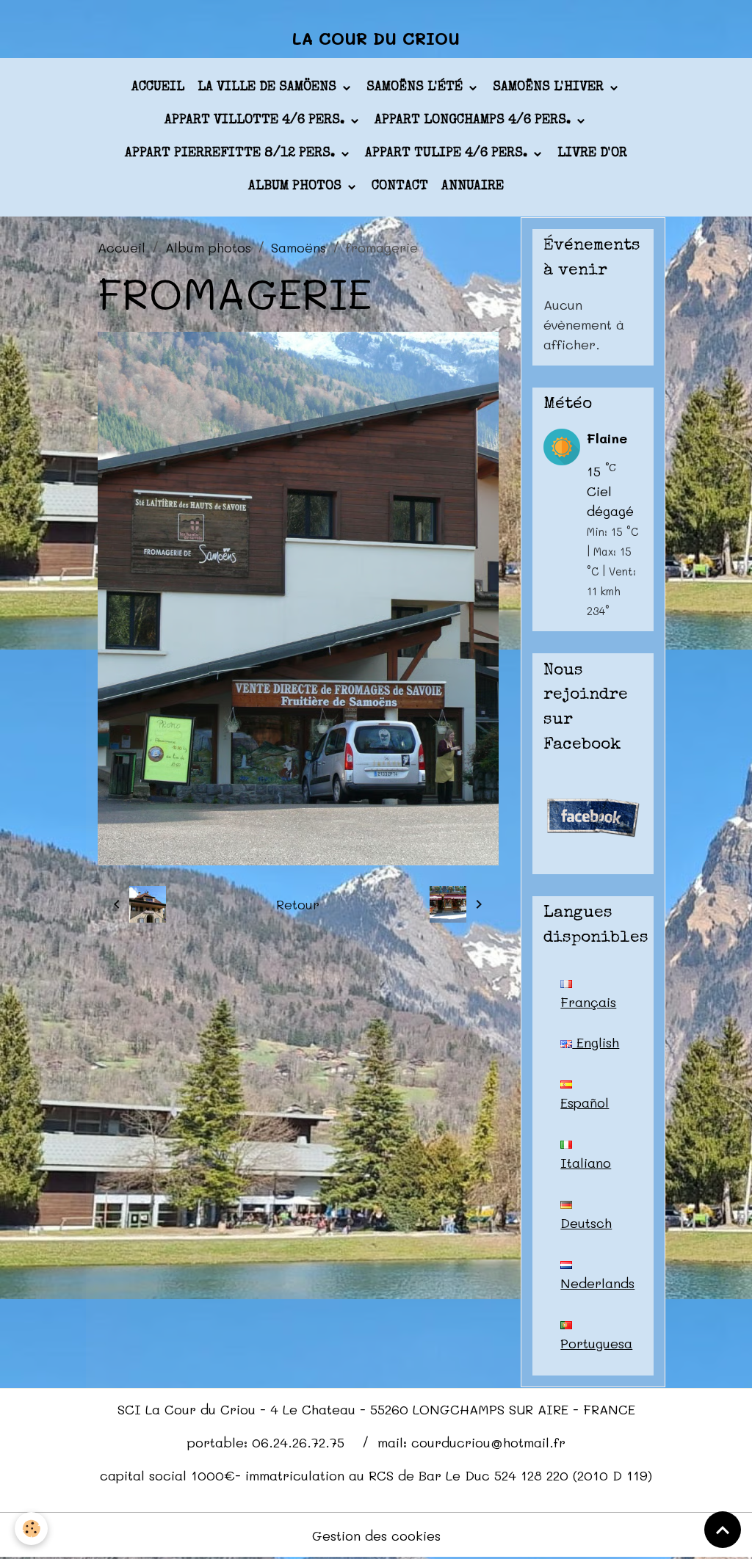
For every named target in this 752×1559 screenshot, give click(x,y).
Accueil (157, 87)
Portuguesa (596, 1343)
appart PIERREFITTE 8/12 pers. (232, 153)
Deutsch (586, 1223)
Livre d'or (592, 153)
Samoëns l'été (416, 87)
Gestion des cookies (376, 1535)
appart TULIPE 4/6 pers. (448, 153)
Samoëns (298, 247)
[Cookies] (31, 1528)
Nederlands (597, 1283)
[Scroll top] (722, 1529)
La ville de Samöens (269, 87)
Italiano (585, 1162)
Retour (297, 904)
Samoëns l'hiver (550, 87)
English (595, 1042)
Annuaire (472, 186)
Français (588, 1002)
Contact (400, 186)
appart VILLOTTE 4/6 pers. (256, 120)
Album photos (296, 186)
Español (584, 1102)
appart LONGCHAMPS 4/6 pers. (474, 120)
